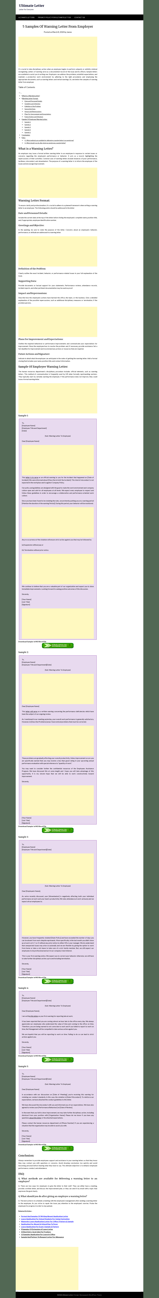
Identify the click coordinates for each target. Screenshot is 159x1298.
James (69, 32)
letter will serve (31, 711)
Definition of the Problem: (33, 106)
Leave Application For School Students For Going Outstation (45, 1219)
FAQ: (24, 138)
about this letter (35, 1118)
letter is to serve (32, 477)
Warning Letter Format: (30, 98)
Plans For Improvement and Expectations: (38, 114)
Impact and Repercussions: (33, 111)
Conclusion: (26, 135)
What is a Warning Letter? (31, 96)
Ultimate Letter (31, 6)
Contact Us (79, 17)
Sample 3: (28, 127)
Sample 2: (28, 124)
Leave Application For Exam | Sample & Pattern (40, 1227)
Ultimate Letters (26, 17)
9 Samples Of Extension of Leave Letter (37, 1229)
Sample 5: (28, 132)
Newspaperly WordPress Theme (91, 1295)
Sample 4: (28, 130)
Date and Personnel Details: (33, 101)
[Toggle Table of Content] (20, 93)
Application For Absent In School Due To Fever (39, 1224)
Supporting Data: (30, 109)
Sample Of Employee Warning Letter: (34, 119)
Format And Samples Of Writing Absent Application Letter (44, 1216)
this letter (34, 1016)
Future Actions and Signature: (34, 117)
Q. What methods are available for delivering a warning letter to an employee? (49, 140)
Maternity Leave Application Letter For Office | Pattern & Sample (47, 1221)
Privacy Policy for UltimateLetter (54, 17)
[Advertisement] (57, 52)
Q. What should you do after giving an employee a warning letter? (45, 143)
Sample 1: (28, 122)
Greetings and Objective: (32, 104)
